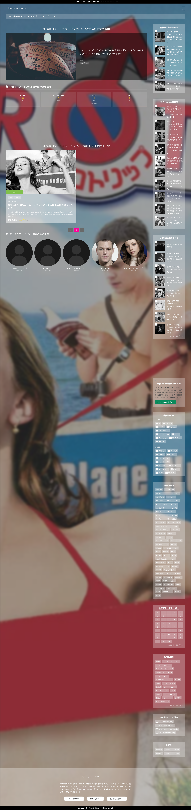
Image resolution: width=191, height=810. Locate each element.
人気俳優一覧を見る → (175, 645)
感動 (177, 563)
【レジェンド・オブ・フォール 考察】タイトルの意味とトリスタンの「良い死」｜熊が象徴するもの (174, 111)
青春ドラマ (162, 441)
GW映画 (159, 490)
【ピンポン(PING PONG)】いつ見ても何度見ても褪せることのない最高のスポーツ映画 (174, 37)
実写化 (167, 555)
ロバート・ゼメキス (170, 687)
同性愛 (166, 552)
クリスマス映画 (162, 504)
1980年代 (167, 750)
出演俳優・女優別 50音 (169, 607)
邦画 (158, 447)
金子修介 (177, 698)
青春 (158, 595)
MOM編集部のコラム (169, 237)
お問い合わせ (94, 799)
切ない (159, 548)
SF (159, 423)
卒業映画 (168, 548)
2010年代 (167, 753)
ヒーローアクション (163, 530)
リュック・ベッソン (162, 691)
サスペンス (172, 427)
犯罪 (165, 581)
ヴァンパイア (175, 493)
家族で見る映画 (162, 559)
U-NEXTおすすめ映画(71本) (167, 733)
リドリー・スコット (162, 676)
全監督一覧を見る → (176, 705)
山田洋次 (177, 680)
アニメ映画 (173, 451)
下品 (173, 541)
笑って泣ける (169, 584)
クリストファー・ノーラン (164, 680)
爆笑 (158, 581)
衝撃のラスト (168, 592)
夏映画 (159, 555)
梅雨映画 (160, 573)
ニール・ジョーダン (170, 694)
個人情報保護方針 (116, 799)
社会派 (173, 581)
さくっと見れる (162, 508)
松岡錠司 (158, 694)
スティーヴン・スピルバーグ (164, 669)
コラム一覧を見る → (176, 336)
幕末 (170, 563)
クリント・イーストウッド (171, 661)
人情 (180, 541)
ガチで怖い (171, 497)
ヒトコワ (176, 530)
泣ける (159, 577)
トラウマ (160, 519)
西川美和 (158, 687)
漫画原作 (178, 577)
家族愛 (173, 559)
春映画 (159, 570)
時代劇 (161, 473)
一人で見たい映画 (162, 541)
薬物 (158, 592)
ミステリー (160, 537)
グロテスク (174, 504)
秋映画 (159, 584)
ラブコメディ (162, 465)
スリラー (160, 515)
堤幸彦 (158, 683)
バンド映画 (174, 526)
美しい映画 (160, 588)
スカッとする (171, 512)
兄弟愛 (174, 544)
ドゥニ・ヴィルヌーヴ (162, 701)
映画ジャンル (169, 415)
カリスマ (160, 501)
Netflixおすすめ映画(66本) (166, 725)
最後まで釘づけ (170, 570)
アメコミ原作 (170, 490)
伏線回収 (160, 544)
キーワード (169, 485)
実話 (174, 555)
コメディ (17, 197)
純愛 (178, 584)
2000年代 (159, 753)
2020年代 (176, 753)
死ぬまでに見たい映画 (173, 573)
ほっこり (172, 533)
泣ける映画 (168, 577)
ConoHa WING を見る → (165, 402)
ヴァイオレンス (162, 493)
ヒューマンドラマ (164, 434)
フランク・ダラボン (169, 683)
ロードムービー (163, 469)
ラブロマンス (163, 438)
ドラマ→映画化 (171, 519)
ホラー (177, 434)
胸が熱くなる (172, 588)
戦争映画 (160, 566)
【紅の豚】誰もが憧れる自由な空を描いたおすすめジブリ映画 (174, 86)
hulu (14, 192)
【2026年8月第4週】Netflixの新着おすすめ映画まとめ (174, 269)
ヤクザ (170, 537)
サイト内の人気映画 (169, 102)
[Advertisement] (76, 126)
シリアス (160, 512)
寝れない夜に (161, 563)
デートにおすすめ (172, 515)
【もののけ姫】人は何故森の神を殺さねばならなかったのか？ (174, 62)
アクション (168, 423)
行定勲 (173, 691)
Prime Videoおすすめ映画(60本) (168, 729)
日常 (168, 566)
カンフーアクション (173, 501)
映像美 (175, 566)
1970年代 (159, 750)
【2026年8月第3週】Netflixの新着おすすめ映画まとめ (174, 293)
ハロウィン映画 (162, 526)
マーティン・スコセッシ (163, 665)
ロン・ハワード (167, 698)
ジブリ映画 (174, 508)
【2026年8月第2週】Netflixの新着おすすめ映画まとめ (174, 317)
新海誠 (158, 698)
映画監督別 (169, 657)
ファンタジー (161, 533)
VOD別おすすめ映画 (169, 717)
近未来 (178, 592)
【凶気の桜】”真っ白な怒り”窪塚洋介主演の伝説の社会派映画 (174, 160)
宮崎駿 (158, 661)
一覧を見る (94, 103)
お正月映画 (160, 497)
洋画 (10, 197)
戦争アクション (176, 438)
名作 (173, 552)
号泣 (158, 552)
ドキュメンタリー (164, 430)
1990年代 (176, 750)
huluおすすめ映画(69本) (166, 722)
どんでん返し (161, 522)
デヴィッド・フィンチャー (164, 672)
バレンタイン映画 (174, 522)
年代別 (169, 745)
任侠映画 (176, 469)
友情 (176, 548)
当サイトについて (73, 799)
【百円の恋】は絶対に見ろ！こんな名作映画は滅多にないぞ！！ (174, 137)
